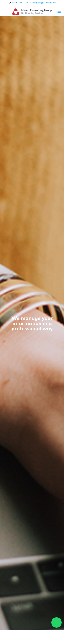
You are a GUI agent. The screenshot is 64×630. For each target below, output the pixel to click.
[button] (56, 622)
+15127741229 (20, 2)
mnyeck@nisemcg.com (44, 2)
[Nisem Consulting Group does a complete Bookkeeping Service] (32, 11)
